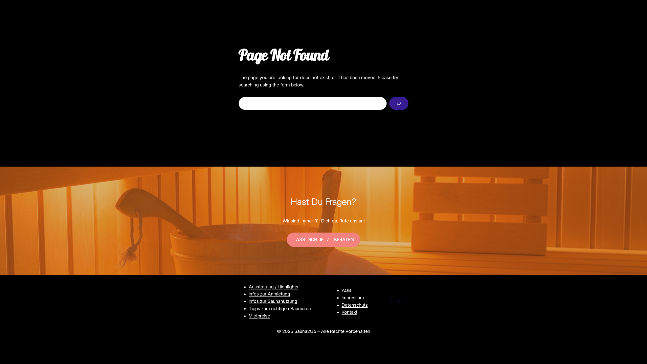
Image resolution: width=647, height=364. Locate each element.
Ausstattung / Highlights (273, 286)
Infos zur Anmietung (269, 294)
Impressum (353, 297)
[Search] (398, 103)
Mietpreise (259, 315)
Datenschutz (355, 305)
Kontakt (349, 312)
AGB (346, 290)
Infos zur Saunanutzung (273, 301)
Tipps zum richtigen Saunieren (280, 308)
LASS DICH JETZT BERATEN (323, 239)
